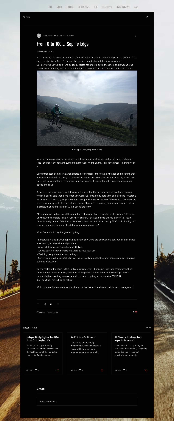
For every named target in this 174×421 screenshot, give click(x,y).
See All (148, 327)
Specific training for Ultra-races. (83, 337)
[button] (147, 17)
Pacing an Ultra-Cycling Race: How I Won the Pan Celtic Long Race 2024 (43, 339)
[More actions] (135, 35)
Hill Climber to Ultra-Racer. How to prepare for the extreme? (128, 339)
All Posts (26, 17)
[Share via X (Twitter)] (44, 304)
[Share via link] (58, 304)
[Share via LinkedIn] (51, 304)
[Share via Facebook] (38, 304)
